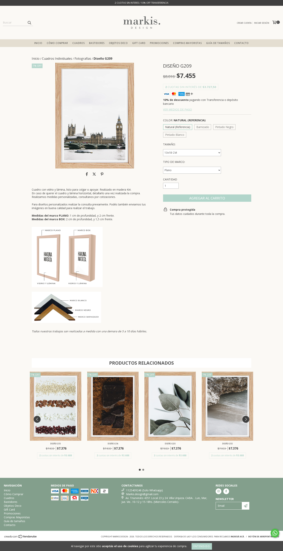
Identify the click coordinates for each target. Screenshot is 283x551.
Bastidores (97, 43)
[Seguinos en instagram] (218, 491)
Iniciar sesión (261, 23)
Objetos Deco (118, 43)
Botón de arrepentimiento (263, 536)
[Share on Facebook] (87, 174)
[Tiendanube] (21, 537)
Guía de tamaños (218, 43)
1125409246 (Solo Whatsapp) (144, 490)
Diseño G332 (227, 443)
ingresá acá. (237, 536)
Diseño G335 (55, 443)
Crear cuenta (244, 23)
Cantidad (170, 179)
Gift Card (139, 43)
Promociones (159, 43)
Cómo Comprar (57, 43)
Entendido (201, 546)
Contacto (241, 43)
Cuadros (78, 43)
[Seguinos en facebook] (226, 491)
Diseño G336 (113, 443)
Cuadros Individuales (57, 58)
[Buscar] (29, 22)
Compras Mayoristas (187, 43)
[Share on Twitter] (94, 174)
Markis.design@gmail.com (142, 494)
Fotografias (83, 58)
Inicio (38, 43)
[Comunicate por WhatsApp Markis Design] (275, 533)
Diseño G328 (170, 443)
